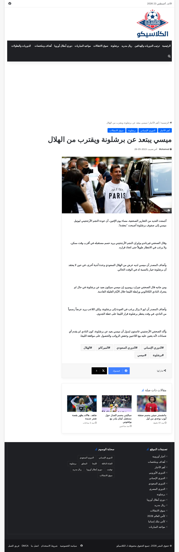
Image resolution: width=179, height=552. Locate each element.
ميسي (141, 355)
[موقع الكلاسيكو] (153, 24)
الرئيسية (166, 45)
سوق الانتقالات (100, 45)
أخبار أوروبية (158, 456)
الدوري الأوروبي (157, 472)
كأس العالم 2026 (156, 516)
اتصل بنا (35, 545)
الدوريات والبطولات (21, 45)
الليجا (94, 463)
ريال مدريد (126, 45)
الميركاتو (103, 347)
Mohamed (164, 149)
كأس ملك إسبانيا (156, 521)
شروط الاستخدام (49, 545)
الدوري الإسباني (147, 130)
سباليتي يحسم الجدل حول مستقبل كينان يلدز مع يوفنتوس (118, 418)
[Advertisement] (89, 91)
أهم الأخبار (154, 122)
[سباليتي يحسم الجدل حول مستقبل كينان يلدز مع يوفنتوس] (117, 403)
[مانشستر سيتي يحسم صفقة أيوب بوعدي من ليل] (152, 403)
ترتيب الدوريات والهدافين (147, 45)
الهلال (87, 347)
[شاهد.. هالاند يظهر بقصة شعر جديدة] (82, 403)
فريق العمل (13, 545)
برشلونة (115, 45)
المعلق (84, 463)
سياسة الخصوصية (68, 545)
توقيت (109, 469)
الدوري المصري (157, 489)
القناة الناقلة (107, 463)
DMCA (25, 545)
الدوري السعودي (126, 347)
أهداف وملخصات (43, 45)
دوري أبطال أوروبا (63, 45)
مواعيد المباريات (83, 45)
